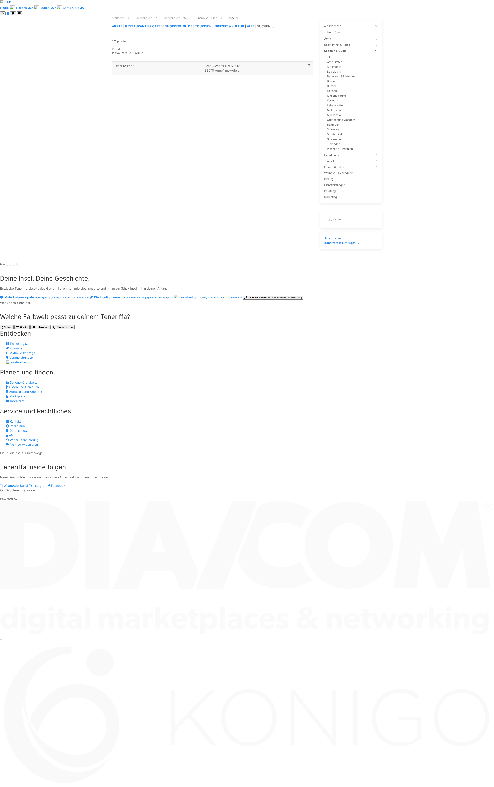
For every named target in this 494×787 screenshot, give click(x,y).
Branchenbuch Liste (175, 17)
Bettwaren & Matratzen (341, 76)
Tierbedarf (333, 143)
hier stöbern (334, 32)
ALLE (251, 26)
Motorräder (334, 110)
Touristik (329, 161)
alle (329, 57)
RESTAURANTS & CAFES (143, 26)
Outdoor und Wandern (341, 119)
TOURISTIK (203, 26)
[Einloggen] (8, 13)
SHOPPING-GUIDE (178, 26)
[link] (212, 50)
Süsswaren (334, 139)
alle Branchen (332, 26)
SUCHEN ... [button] (265, 26)
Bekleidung (334, 71)
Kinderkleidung (336, 95)
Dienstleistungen (334, 185)
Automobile (334, 66)
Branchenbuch (143, 17)
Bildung (329, 179)
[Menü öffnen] (19, 13)
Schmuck (333, 124)
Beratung (330, 191)
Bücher (331, 86)
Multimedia (334, 115)
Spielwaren (334, 129)
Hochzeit (332, 90)
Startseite (118, 17)
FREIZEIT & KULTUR (229, 26)
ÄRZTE (117, 26)
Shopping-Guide (207, 17)
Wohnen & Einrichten (340, 148)
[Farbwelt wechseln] (13, 13)
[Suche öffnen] (3, 13)
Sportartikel (334, 134)
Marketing (330, 197)
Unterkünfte (331, 155)
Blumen (331, 81)
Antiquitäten (334, 61)
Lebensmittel (335, 105)
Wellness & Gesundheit (338, 173)
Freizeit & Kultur (334, 167)
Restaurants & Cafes (337, 44)
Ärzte (327, 38)
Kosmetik (332, 100)
